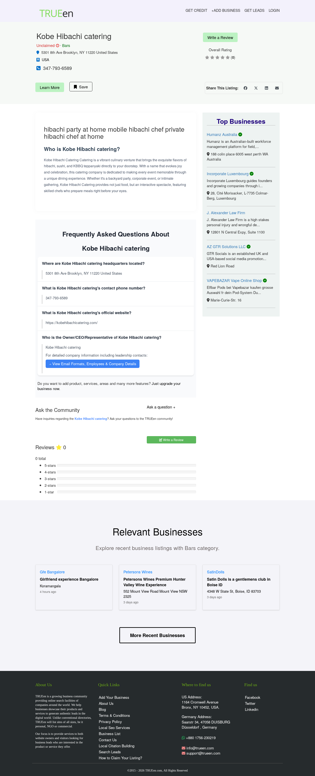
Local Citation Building (116, 745)
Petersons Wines (137, 571)
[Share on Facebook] (245, 88)
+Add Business (226, 10)
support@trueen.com (203, 753)
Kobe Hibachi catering (91, 418)
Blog (102, 709)
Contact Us (108, 739)
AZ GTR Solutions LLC (227, 246)
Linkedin (251, 709)
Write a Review (220, 37)
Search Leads (110, 751)
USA (45, 59)
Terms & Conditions (114, 715)
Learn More (50, 87)
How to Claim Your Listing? (120, 757)
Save (82, 86)
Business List (109, 733)
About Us (106, 703)
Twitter (250, 703)
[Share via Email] (277, 88)
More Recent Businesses (157, 635)
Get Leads (254, 10)
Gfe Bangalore (52, 571)
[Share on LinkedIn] (266, 88)
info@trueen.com (200, 747)
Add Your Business (114, 697)
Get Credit (196, 10)
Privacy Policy (110, 721)
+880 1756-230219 (200, 737)
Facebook (252, 697)
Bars (66, 45)
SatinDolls (215, 571)
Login (274, 10)
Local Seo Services (114, 727)
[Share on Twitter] (256, 88)
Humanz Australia (222, 134)
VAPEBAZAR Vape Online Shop (235, 280)
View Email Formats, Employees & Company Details (92, 363)
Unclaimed (47, 45)
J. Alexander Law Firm (226, 212)
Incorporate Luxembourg (228, 173)
